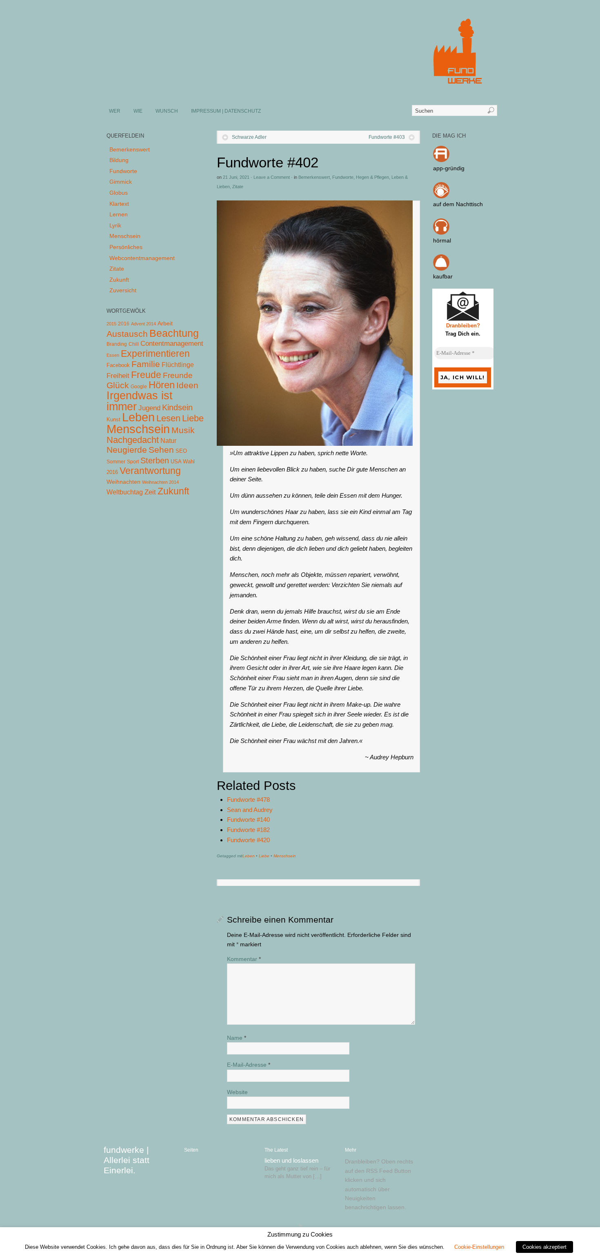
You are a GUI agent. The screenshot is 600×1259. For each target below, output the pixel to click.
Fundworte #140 (248, 819)
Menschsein (284, 856)
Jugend (149, 408)
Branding (117, 344)
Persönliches (125, 247)
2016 (123, 323)
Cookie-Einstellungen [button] (479, 1247)
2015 (111, 323)
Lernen (118, 214)
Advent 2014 (143, 323)
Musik (183, 430)
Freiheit (118, 376)
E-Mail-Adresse (248, 1064)
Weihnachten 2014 (160, 482)
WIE (137, 111)
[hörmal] (441, 232)
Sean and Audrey (250, 809)
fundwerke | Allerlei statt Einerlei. (126, 1160)
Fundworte (342, 177)
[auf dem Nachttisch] (441, 196)
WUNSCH (167, 111)
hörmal (442, 240)
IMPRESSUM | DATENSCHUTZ (226, 111)
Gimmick (120, 181)
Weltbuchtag (125, 492)
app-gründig (448, 168)
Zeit (150, 492)
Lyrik (115, 225)
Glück (118, 385)
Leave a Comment (271, 177)
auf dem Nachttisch (458, 204)
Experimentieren (155, 353)
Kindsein (177, 407)
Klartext (119, 203)
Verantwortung (150, 470)
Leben (248, 856)
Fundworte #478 (248, 799)
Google (139, 386)
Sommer (116, 462)
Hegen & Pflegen (372, 177)
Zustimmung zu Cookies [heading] (300, 1234)
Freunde (178, 375)
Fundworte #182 (248, 829)
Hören (162, 384)
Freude (146, 374)
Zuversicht (122, 290)
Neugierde (127, 450)
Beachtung (174, 333)
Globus (118, 192)
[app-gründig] (441, 160)
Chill (134, 344)
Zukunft (119, 279)
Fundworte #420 (248, 839)
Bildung (119, 160)
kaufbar (443, 276)
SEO (181, 451)
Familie (145, 364)
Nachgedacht (133, 440)
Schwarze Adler (249, 137)
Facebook (118, 365)
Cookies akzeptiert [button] (544, 1247)
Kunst (113, 419)
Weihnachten (123, 481)
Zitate (237, 186)
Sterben (154, 460)
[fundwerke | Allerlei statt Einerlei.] (300, 89)
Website (237, 1092)
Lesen (168, 418)
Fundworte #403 (387, 137)
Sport (133, 462)
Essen (113, 355)
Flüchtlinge (178, 364)
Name (236, 1037)
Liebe (264, 856)
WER (114, 111)
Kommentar (244, 959)
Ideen (187, 385)
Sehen (161, 449)
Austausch (127, 333)
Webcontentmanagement (142, 258)
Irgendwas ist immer (140, 400)
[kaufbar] (441, 268)
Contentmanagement (171, 343)
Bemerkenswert (314, 177)
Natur (168, 440)
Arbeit (165, 323)
